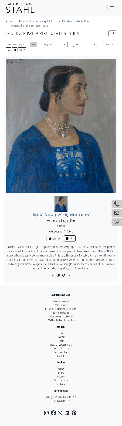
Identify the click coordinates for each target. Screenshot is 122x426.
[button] (8, 49)
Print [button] (71, 238)
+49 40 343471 (71, 309)
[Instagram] (47, 414)
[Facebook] (53, 275)
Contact (61, 333)
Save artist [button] (56, 239)
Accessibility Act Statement (61, 344)
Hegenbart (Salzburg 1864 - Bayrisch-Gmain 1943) (61, 214)
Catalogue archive (61, 380)
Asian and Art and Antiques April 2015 (36, 21)
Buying (61, 372)
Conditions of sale (61, 352)
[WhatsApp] (69, 275)
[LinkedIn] (58, 275)
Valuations (61, 376)
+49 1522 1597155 (65, 316)
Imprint (61, 341)
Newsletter (61, 356)
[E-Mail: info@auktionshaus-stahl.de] (117, 213)
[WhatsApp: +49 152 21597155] (117, 222)
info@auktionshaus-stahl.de (63, 320)
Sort (21, 49)
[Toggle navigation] (111, 8)
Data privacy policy (61, 348)
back (112, 33)
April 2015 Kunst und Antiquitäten (74, 21)
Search (33, 44)
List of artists (61, 384)
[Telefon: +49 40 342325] (117, 204)
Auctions (10, 21)
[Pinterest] (64, 275)
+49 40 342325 (57, 309)
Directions (61, 337)
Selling (61, 369)
